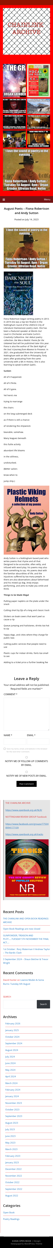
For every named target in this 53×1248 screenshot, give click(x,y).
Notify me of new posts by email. (26, 775)
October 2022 (12, 1182)
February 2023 (12, 1155)
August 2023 (11, 1122)
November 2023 (13, 1102)
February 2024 (12, 1089)
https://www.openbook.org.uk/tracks (24, 834)
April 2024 (10, 1076)
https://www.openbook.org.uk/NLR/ (23, 810)
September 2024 (13, 1043)
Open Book (9, 1212)
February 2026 (12, 1023)
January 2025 (12, 1030)
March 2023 (11, 1149)
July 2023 (10, 1129)
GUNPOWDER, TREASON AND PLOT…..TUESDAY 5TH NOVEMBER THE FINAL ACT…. (26, 939)
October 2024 (12, 1036)
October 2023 (12, 1109)
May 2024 (10, 1069)
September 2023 (13, 1116)
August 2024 (11, 1050)
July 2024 (10, 1056)
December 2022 (13, 1169)
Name (8, 735)
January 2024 (12, 1096)
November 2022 (13, 1175)
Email (31, 735)
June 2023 (10, 1136)
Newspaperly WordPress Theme (26, 1243)
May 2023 (10, 1142)
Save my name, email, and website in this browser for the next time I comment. (27, 750)
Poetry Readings (11, 1219)
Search (7, 996)
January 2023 (12, 1162)
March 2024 (11, 1083)
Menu (47, 199)
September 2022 (13, 1188)
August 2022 (11, 1195)
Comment (10, 694)
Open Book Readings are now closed (21, 928)
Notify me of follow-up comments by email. (26, 763)
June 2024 (10, 1063)
